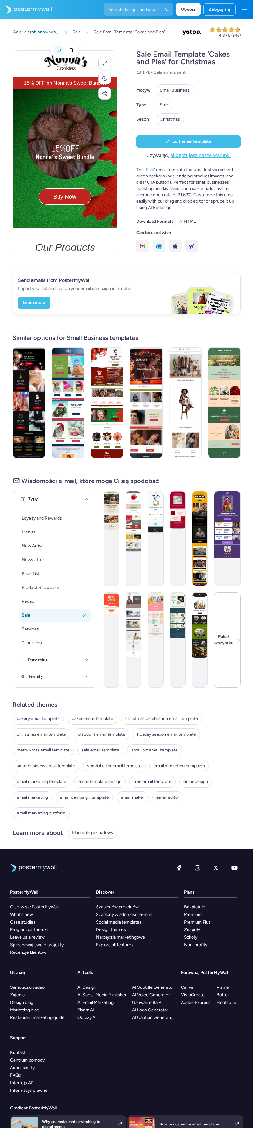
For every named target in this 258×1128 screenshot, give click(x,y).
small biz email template (154, 750)
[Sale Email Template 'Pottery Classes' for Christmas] (107, 402)
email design (195, 781)
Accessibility (22, 1067)
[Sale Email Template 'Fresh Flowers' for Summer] (224, 402)
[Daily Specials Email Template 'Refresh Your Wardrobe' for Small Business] (185, 402)
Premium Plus (197, 922)
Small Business (174, 90)
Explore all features (114, 944)
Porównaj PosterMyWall (204, 972)
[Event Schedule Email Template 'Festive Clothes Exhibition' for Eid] (227, 538)
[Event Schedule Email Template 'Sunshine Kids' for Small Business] (155, 640)
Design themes (111, 929)
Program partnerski (29, 929)
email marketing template (41, 781)
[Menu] (244, 9)
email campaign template (84, 797)
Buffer (222, 995)
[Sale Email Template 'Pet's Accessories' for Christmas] (68, 402)
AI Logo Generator (150, 1010)
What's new (21, 914)
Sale (164, 104)
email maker (132, 797)
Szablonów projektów (117, 907)
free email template (152, 781)
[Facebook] (179, 867)
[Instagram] (197, 867)
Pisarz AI (85, 1010)
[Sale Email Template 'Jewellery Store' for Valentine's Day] (178, 538)
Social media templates (119, 922)
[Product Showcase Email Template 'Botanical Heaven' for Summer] (200, 640)
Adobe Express (195, 1002)
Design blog (21, 1002)
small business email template (46, 765)
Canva (187, 987)
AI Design (86, 987)
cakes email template (92, 718)
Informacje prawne (29, 1090)
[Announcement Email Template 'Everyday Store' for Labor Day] (111, 640)
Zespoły (192, 929)
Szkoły (190, 937)
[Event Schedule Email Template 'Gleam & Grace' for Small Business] (178, 640)
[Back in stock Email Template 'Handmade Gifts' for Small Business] (111, 538)
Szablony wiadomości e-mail (124, 914)
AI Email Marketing (95, 1002)
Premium (193, 914)
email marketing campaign (179, 765)
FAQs (15, 1075)
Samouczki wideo (27, 987)
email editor (167, 797)
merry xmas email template (43, 750)
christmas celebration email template (161, 718)
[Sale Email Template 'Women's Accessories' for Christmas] (146, 402)
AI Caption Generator (153, 1017)
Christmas (170, 119)
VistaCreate (193, 995)
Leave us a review (27, 937)
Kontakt (17, 1052)
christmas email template (41, 734)
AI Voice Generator (151, 995)
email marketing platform (41, 813)
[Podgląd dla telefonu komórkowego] (71, 50)
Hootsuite (226, 1002)
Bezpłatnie (194, 907)
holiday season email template (166, 734)
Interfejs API (22, 1082)
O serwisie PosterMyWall (34, 907)
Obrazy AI (87, 1017)
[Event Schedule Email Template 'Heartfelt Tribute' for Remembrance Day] (133, 538)
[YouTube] (234, 867)
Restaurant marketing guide (37, 1017)
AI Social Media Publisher (101, 995)
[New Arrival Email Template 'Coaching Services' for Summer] (133, 640)
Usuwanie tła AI (147, 1002)
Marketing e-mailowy (92, 832)
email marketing (32, 797)
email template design (99, 781)
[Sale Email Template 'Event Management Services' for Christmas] (29, 402)
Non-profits (195, 944)
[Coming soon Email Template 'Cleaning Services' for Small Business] (155, 538)
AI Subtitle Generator (153, 987)
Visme (222, 987)
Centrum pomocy (27, 1060)
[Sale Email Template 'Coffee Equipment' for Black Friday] (200, 538)
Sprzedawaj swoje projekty (37, 944)
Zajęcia (17, 995)
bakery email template (38, 718)
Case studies (23, 922)
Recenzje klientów (28, 952)
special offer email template (114, 765)
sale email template (100, 750)
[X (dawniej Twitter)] (216, 867)
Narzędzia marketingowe (120, 937)
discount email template (101, 734)
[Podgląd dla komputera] (58, 50)
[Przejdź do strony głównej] (26, 9)
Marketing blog (24, 1010)
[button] (104, 63)
